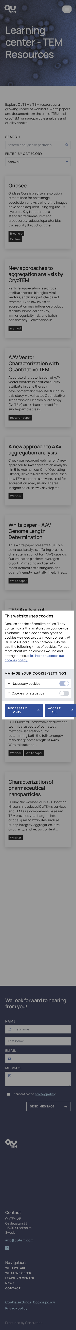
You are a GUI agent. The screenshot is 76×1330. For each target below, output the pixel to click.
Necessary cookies (25, 683)
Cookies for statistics (27, 693)
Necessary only (17, 710)
